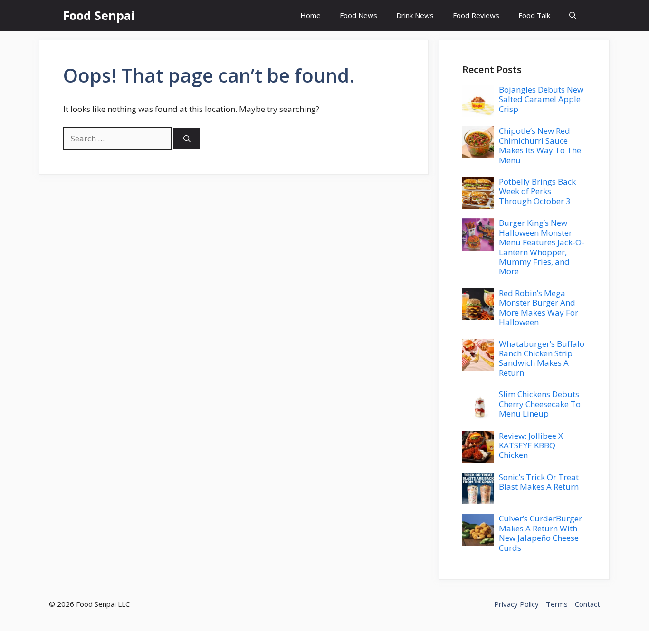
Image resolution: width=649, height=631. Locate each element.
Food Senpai (99, 15)
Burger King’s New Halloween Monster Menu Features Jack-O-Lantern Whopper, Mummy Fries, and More (541, 247)
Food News (358, 15)
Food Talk (534, 15)
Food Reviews (476, 15)
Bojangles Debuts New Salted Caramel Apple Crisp (541, 99)
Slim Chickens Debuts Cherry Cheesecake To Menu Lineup (540, 404)
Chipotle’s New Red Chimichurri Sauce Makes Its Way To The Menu (540, 145)
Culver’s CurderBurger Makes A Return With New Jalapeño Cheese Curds (540, 533)
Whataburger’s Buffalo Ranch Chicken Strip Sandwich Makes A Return (541, 358)
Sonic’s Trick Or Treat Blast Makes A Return (539, 482)
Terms (557, 604)
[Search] (186, 138)
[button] (573, 15)
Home (310, 15)
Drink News (415, 15)
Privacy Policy (516, 604)
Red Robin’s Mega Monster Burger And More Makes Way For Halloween (538, 307)
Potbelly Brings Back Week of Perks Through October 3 (537, 191)
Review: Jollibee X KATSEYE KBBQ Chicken (531, 445)
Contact (587, 604)
